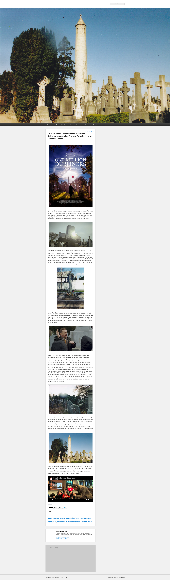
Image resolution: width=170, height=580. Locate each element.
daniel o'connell (87, 518)
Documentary (60, 517)
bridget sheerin (56, 518)
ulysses (82, 521)
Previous (87, 131)
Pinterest (105, 4)
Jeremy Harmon (64, 140)
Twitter (102, 4)
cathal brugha (62, 518)
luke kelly (90, 519)
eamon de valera (61, 519)
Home (48, 124)
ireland (75, 519)
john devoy (85, 519)
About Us (56, 124)
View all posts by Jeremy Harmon (62, 538)
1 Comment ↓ (72, 140)
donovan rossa (51, 519)
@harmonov (79, 535)
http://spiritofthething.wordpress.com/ (62, 537)
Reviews (87, 124)
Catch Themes (122, 577)
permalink (64, 522)
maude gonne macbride (53, 521)
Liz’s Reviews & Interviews (75, 124)
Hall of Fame (64, 124)
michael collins (61, 521)
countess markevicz (80, 518)
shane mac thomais (76, 521)
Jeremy (74, 517)
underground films (88, 521)
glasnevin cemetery (69, 519)
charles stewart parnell (70, 518)
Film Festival (66, 517)
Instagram (108, 4)
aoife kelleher (87, 517)
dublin (56, 519)
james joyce (79, 519)
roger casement (68, 521)
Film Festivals (95, 124)
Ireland (71, 517)
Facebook (99, 4)
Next (92, 131)
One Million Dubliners (74, 210)
